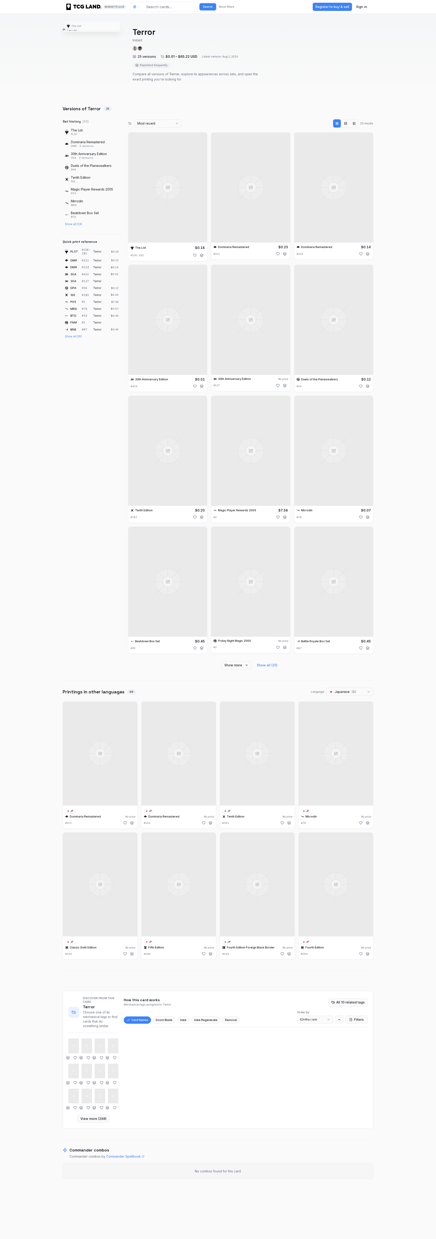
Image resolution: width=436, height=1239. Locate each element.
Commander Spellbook (123, 1156)
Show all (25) (73, 336)
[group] (345, 123)
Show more (233, 665)
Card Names (139, 1020)
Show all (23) (73, 224)
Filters (359, 1019)
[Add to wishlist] (195, 255)
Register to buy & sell (332, 7)
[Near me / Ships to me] (137, 6)
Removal (231, 1020)
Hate (183, 1020)
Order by (303, 1012)
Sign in (361, 7)
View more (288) (93, 1119)
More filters (226, 6)
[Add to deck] (201, 255)
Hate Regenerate (205, 1020)
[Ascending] (339, 1020)
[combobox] (158, 123)
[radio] (337, 123)
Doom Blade (164, 1020)
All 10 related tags (350, 1002)
